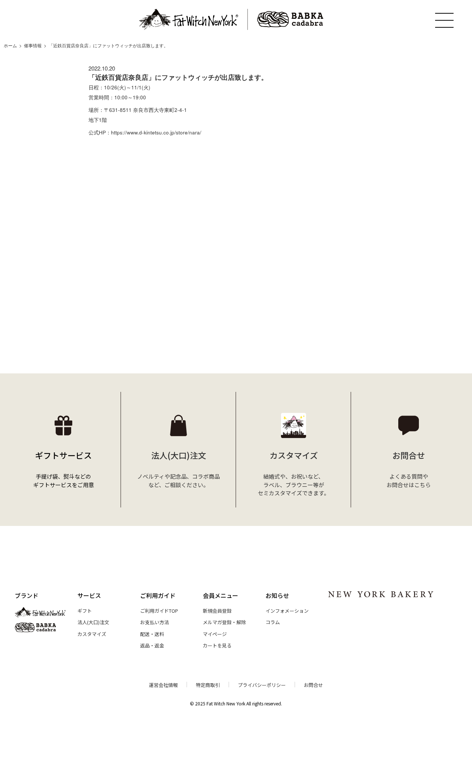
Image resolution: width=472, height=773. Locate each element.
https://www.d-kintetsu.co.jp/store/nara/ (156, 132)
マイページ (215, 633)
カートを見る (217, 645)
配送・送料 (152, 633)
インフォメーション (287, 610)
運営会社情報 (163, 684)
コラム (273, 622)
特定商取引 (208, 684)
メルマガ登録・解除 (224, 622)
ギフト (84, 610)
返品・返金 (152, 645)
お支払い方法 (154, 622)
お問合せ (313, 684)
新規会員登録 (217, 610)
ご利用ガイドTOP (159, 610)
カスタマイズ (91, 633)
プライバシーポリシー (262, 684)
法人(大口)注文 (93, 622)
